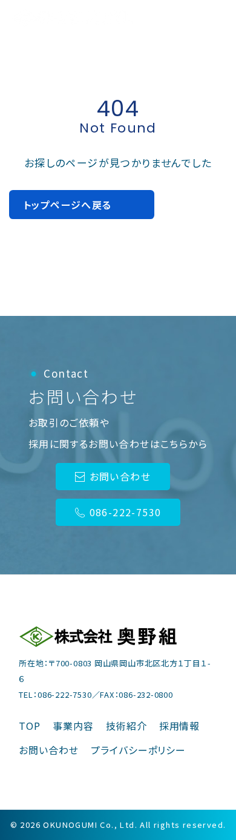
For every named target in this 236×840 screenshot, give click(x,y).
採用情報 (179, 725)
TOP (30, 725)
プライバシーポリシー (138, 750)
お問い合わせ (120, 476)
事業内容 (73, 725)
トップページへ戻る (68, 204)
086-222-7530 (126, 512)
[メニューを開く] (210, 18)
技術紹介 (126, 725)
